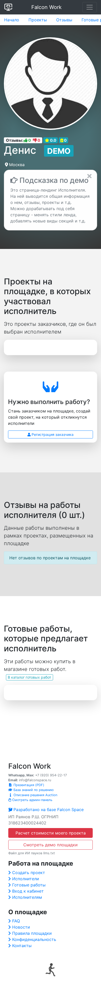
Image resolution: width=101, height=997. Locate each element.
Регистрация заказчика (52, 434)
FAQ (16, 920)
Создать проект (28, 872)
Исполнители (25, 878)
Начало (11, 19)
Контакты (22, 945)
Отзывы (64, 19)
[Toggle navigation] (89, 7)
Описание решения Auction (34, 795)
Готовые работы (29, 884)
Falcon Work (46, 7)
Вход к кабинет (28, 891)
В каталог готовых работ (29, 677)
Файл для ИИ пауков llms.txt (31, 853)
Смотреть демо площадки (50, 844)
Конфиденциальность (34, 939)
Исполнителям (27, 897)
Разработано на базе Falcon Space (48, 809)
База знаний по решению (33, 790)
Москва (17, 164)
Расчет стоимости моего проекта (51, 833)
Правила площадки (32, 933)
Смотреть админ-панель (31, 800)
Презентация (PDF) (28, 785)
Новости (21, 927)
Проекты (37, 19)
